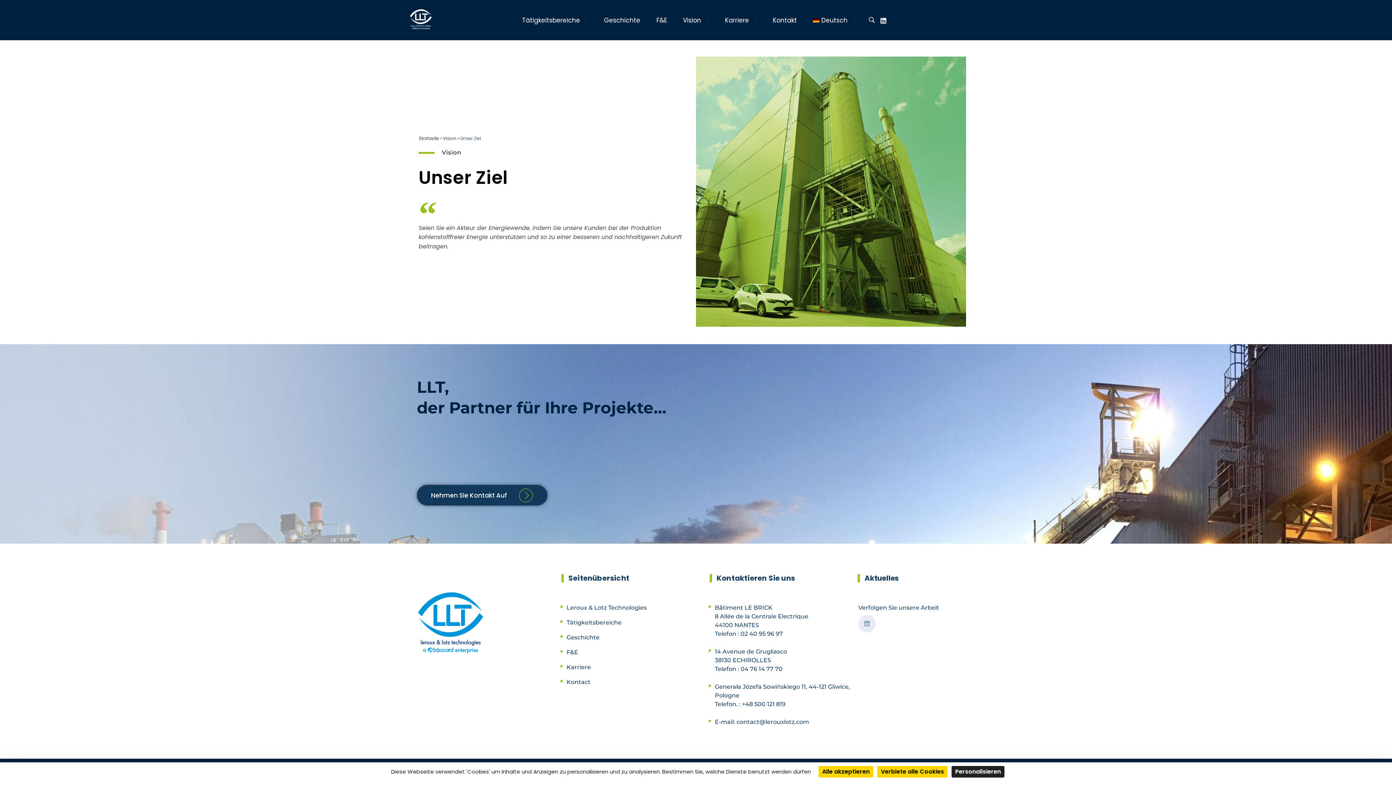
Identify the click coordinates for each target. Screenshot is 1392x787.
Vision (449, 138)
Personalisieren (978, 771)
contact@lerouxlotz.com (773, 721)
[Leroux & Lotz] (422, 19)
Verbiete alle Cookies (912, 771)
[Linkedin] (883, 20)
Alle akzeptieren (846, 771)
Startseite (429, 138)
